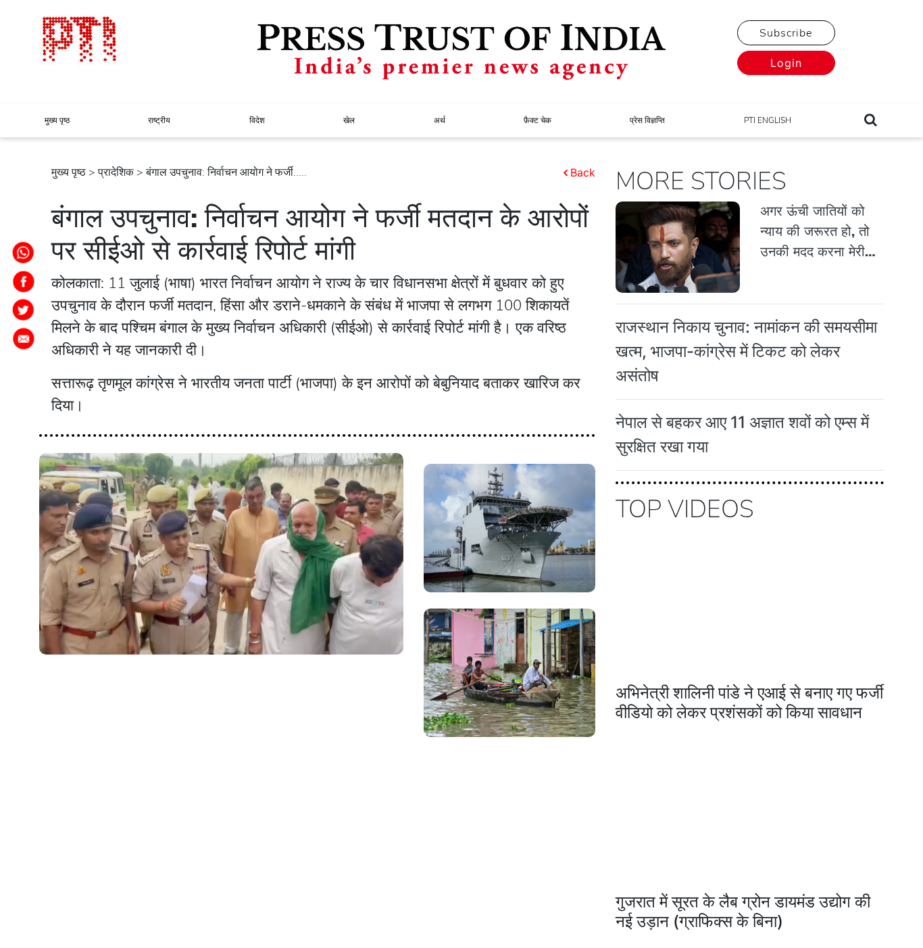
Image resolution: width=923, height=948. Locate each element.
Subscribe (785, 33)
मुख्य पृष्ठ (57, 120)
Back (582, 172)
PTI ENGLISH (767, 120)
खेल (349, 120)
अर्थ (439, 120)
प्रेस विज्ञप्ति (647, 120)
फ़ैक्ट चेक (537, 120)
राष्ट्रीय (159, 120)
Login (786, 63)
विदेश (257, 120)
